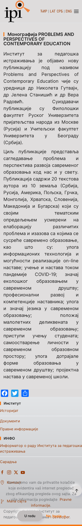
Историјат (9, 410)
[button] (76, 11)
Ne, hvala (54, 516)
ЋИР (43, 11)
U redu (29, 516)
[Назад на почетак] (17, 11)
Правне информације (19, 429)
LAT (52, 11)
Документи (10, 421)
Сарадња (8, 461)
